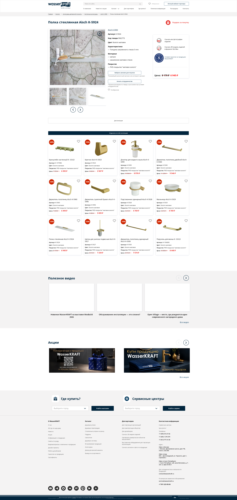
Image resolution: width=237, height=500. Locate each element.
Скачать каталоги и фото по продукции (134, 447)
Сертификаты (52, 457)
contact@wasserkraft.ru (166, 474)
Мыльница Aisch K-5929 (166, 199)
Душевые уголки (90, 425)
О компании (87, 8)
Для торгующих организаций (131, 425)
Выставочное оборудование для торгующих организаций (136, 443)
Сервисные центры (165, 425)
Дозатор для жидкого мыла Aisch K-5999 (135, 161)
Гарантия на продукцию (56, 454)
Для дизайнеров (127, 431)
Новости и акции (101, 8)
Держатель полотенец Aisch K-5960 (63, 199)
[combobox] (70, 408)
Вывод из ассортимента (92, 453)
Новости (50, 431)
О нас (50, 425)
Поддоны (88, 434)
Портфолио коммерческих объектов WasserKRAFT (133, 438)
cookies (74, 497)
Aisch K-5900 (113, 30)
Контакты (186, 8)
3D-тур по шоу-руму (54, 428)
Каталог (113, 8)
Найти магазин (102, 408)
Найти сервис (174, 408)
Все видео (184, 322)
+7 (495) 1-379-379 (164, 437)
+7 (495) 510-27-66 (164, 434)
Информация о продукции (56, 438)
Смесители (88, 437)
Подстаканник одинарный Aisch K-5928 (136, 199)
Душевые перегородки (92, 428)
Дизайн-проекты (53, 448)
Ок (175, 497)
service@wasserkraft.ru (166, 481)
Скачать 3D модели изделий (131, 434)
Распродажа (174, 8)
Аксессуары (88, 447)
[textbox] (61, 408)
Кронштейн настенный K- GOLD (62, 160)
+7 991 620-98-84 (165, 484)
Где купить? (142, 8)
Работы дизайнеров (54, 451)
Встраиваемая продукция (93, 444)
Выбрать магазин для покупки (125, 73)
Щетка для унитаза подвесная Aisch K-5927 (100, 240)
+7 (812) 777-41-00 (164, 440)
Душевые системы (91, 441)
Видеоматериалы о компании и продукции (62, 444)
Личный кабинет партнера (176, 4)
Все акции (184, 377)
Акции (50, 435)
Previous (73, 110)
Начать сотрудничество (124, 81)
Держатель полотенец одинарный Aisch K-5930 (134, 240)
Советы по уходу (53, 441)
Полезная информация (158, 8)
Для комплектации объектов (131, 428)
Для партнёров (129, 8)
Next (80, 110)
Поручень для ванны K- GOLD (169, 239)
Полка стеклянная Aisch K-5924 (61, 239)
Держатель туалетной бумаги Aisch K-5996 (100, 200)
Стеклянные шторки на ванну (94, 431)
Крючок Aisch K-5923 (93, 160)
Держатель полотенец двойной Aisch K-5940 (172, 161)
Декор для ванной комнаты (94, 450)
